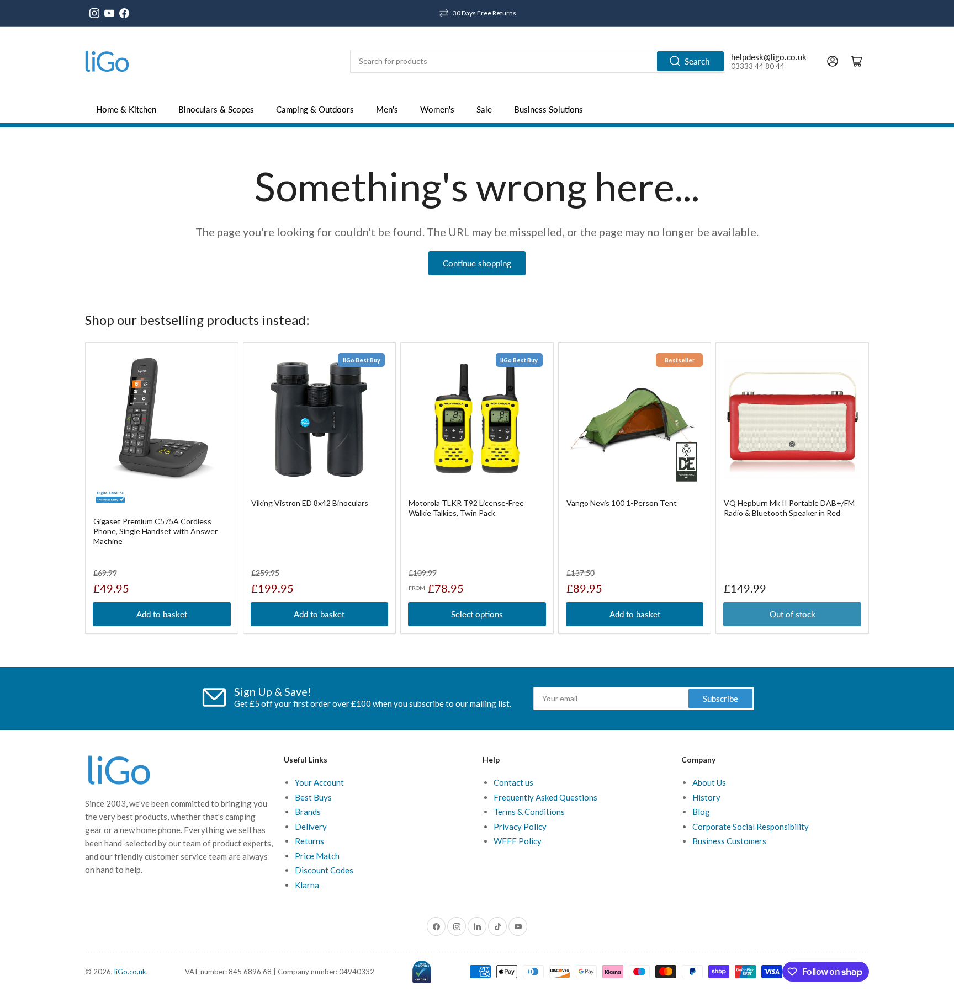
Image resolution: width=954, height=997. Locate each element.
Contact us (513, 782)
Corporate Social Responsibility (750, 826)
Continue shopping (477, 263)
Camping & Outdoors (315, 109)
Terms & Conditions (529, 812)
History (706, 797)
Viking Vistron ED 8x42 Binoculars (309, 503)
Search (697, 61)
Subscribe (720, 698)
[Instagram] (94, 13)
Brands (308, 812)
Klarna (307, 885)
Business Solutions (548, 109)
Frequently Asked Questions (545, 797)
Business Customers (729, 841)
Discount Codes (324, 870)
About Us (709, 782)
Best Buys (313, 797)
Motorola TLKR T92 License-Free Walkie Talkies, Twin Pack (466, 508)
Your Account (319, 782)
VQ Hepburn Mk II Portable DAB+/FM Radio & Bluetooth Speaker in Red (789, 508)
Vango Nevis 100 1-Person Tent (621, 503)
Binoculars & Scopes (216, 109)
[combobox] (537, 61)
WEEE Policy (518, 841)
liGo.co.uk (130, 971)
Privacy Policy (520, 826)
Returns (309, 841)
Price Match (317, 856)
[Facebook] (124, 13)
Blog (701, 812)
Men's (387, 109)
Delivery (311, 826)
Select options (477, 614)
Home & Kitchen (126, 109)
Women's (437, 109)
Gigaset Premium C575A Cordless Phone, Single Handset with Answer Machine (155, 531)
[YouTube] (109, 13)
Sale (484, 109)
